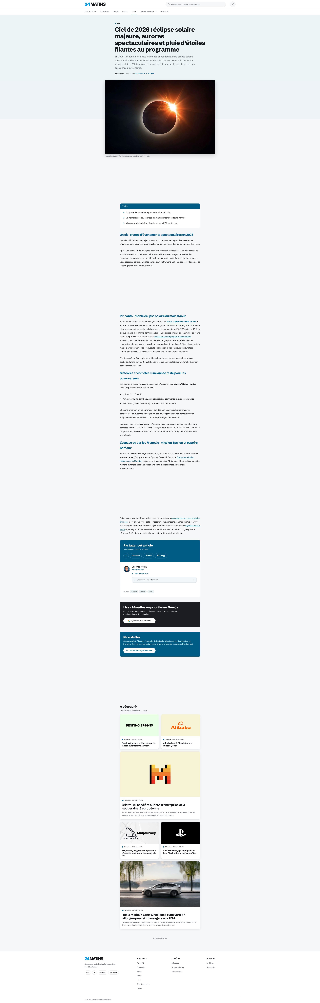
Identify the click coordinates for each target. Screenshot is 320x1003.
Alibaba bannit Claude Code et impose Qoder (178, 744)
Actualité (89, 12)
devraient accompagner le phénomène (172, 336)
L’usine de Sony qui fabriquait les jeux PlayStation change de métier (180, 851)
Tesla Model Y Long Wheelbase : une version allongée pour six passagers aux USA (153, 916)
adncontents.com (105, 999)
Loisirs (163, 12)
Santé (115, 12)
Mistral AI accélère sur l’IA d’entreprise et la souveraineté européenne (153, 806)
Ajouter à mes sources (141, 620)
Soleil (151, 591)
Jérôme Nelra (120, 73)
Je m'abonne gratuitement (141, 650)
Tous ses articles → (141, 573)
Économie (104, 12)
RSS (87, 972)
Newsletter (211, 967)
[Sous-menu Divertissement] (155, 11)
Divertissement (147, 12)
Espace (142, 591)
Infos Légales (177, 971)
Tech (134, 12)
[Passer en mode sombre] (233, 4)
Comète (134, 591)
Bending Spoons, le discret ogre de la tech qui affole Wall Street (138, 744)
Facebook (136, 556)
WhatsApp (161, 556)
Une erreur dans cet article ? (147, 580)
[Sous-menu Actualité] (95, 11)
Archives (210, 963)
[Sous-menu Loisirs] (168, 11)
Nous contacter (178, 967)
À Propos (175, 963)
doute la (181, 321)
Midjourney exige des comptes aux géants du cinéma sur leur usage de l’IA (139, 853)
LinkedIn (148, 556)
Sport (124, 12)
